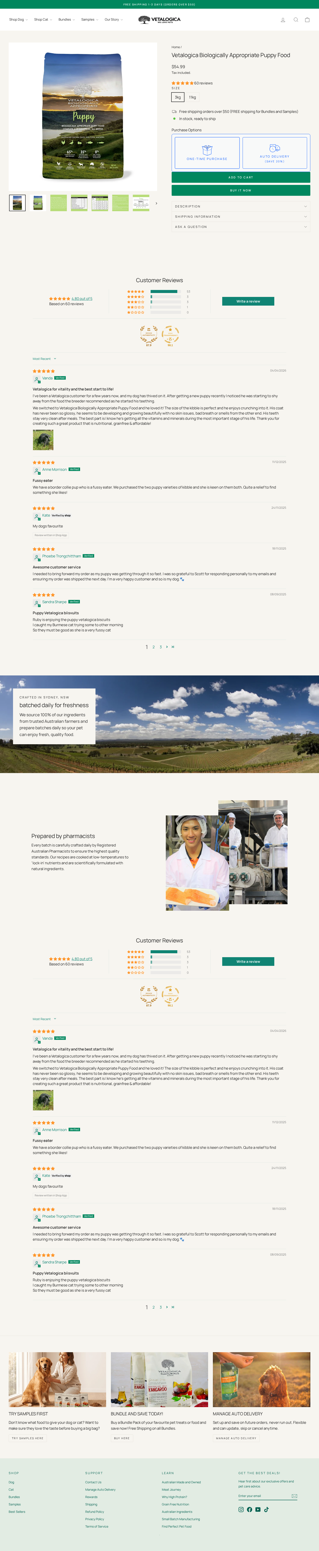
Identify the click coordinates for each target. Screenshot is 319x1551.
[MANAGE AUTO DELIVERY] (261, 1379)
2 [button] (154, 646)
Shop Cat (41, 19)
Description (188, 206)
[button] (183, 83)
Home (176, 47)
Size (176, 88)
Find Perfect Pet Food (176, 1526)
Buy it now (241, 190)
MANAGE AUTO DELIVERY (236, 1438)
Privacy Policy (94, 1519)
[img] (44, 371)
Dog (11, 1482)
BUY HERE (122, 1438)
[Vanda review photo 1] (43, 440)
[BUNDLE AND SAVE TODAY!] (159, 1379)
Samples (88, 19)
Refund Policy (94, 1512)
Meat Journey (171, 1489)
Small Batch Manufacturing (181, 1519)
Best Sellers (17, 1512)
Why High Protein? (174, 1497)
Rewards (91, 1497)
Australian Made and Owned (181, 1482)
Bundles (65, 19)
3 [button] (161, 646)
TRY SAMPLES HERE (28, 1438)
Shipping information (198, 216)
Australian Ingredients (177, 1512)
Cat (11, 1489)
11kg (192, 97)
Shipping (91, 1504)
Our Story (112, 19)
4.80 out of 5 (82, 298)
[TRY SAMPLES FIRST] (57, 1379)
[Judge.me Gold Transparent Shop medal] (170, 334)
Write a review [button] (248, 301)
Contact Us (93, 1482)
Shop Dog (17, 19)
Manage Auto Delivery (100, 1489)
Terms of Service (96, 1526)
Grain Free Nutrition (175, 1504)
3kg (178, 97)
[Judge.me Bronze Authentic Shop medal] (149, 334)
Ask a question (191, 227)
